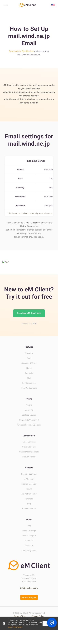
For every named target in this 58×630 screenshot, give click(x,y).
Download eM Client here (29, 313)
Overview (29, 353)
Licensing (29, 410)
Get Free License (29, 415)
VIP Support (29, 479)
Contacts (29, 373)
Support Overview (29, 474)
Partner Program (29, 536)
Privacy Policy (38, 616)
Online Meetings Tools (29, 452)
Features (29, 347)
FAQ (29, 504)
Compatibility (29, 436)
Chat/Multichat (29, 457)
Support (29, 468)
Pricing (29, 399)
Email (29, 358)
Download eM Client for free (21, 51)
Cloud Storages (29, 447)
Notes (29, 368)
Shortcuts (29, 546)
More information (15, 627)
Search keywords (29, 550)
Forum (29, 489)
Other (29, 520)
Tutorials (29, 499)
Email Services (29, 442)
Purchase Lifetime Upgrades (29, 425)
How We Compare (29, 388)
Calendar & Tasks (29, 363)
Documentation (29, 509)
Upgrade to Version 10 (29, 420)
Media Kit (29, 541)
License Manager (29, 484)
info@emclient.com (29, 588)
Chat (29, 378)
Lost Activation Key (29, 494)
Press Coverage (29, 531)
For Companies (29, 383)
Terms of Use (20, 616)
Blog (29, 526)
